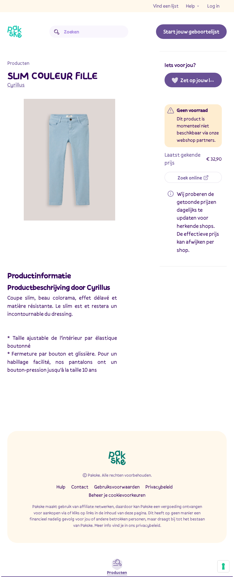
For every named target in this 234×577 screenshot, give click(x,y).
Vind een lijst (166, 6)
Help (190, 6)
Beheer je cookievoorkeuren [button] (117, 495)
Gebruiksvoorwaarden (117, 487)
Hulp (61, 487)
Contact (79, 487)
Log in (213, 6)
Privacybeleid (159, 487)
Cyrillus (16, 84)
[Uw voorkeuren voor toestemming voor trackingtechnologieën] (223, 566)
